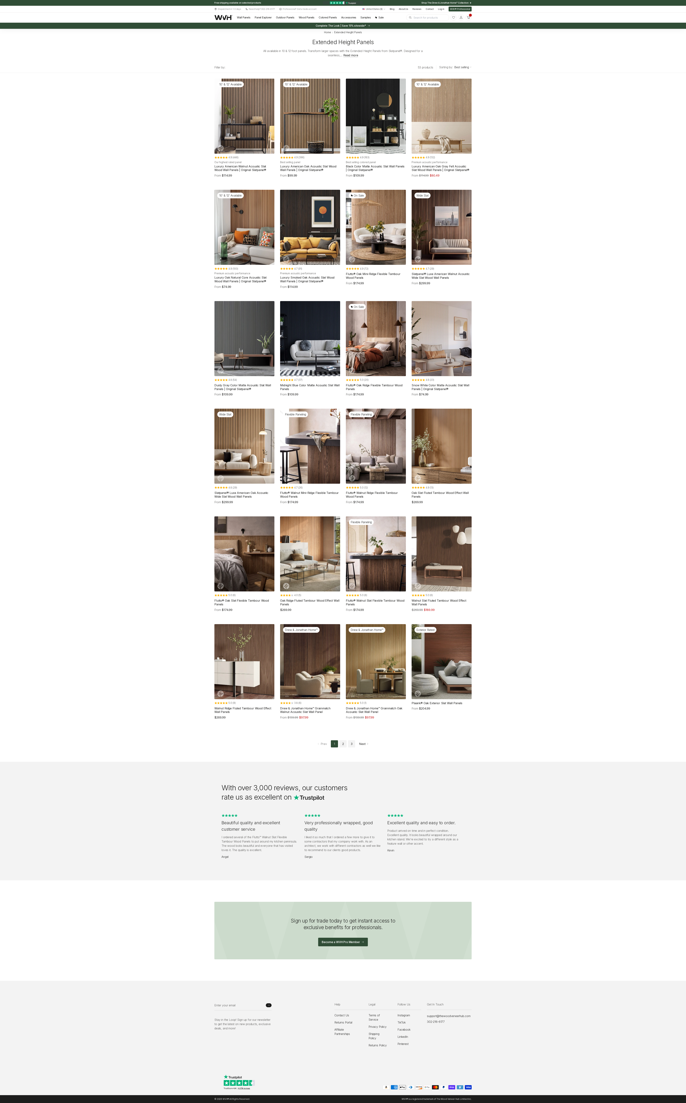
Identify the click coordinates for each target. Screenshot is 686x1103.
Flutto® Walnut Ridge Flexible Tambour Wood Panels (372, 494)
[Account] (461, 17)
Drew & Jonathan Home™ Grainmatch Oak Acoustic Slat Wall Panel (374, 710)
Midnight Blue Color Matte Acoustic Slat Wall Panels (310, 387)
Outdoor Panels (285, 17)
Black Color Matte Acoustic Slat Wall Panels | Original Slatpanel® (375, 168)
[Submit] (269, 1005)
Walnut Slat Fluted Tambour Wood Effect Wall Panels (439, 602)
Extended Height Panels (348, 32)
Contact (430, 9)
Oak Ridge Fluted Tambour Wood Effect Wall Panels (309, 602)
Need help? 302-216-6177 (262, 9)
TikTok (401, 1022)
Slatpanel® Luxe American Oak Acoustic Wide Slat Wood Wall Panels (241, 494)
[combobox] (374, 9)
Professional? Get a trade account (300, 9)
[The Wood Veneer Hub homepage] (223, 17)
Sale (381, 17)
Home (327, 32)
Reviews (416, 9)
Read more (350, 55)
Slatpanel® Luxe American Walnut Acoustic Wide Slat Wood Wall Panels (441, 275)
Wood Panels (306, 17)
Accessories (348, 17)
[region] (343, 3)
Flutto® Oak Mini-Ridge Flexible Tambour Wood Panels (373, 275)
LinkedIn (402, 1036)
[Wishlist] (454, 17)
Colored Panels (328, 17)
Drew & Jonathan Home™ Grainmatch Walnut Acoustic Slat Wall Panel (305, 710)
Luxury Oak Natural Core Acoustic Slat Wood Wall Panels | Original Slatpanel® (240, 279)
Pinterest (403, 1044)
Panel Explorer (263, 17)
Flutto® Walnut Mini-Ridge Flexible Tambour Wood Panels (309, 494)
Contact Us (341, 1015)
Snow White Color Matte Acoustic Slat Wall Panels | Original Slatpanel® (440, 387)
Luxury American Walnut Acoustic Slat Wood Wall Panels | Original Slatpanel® (240, 168)
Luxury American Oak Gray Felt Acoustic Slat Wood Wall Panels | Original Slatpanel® (440, 168)
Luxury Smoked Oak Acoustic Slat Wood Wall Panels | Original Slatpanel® (307, 279)
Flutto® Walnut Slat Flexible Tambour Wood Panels (375, 602)
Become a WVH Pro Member (341, 942)
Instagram (403, 1015)
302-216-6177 (436, 1021)
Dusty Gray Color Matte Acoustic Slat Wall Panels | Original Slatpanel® (242, 387)
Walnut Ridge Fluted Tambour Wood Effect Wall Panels (242, 710)
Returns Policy (378, 1045)
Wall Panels (243, 17)
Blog (392, 9)
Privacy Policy (378, 1026)
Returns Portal (343, 1022)
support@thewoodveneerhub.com (449, 1016)
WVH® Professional (460, 9)
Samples (366, 17)
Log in (441, 9)
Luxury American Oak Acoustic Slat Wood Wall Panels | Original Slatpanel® (308, 168)
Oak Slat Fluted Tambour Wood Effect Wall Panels (440, 494)
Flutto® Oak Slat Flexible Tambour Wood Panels (241, 602)
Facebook (404, 1029)
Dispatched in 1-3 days (229, 9)
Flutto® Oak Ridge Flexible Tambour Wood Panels (374, 387)
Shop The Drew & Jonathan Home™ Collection (445, 2)
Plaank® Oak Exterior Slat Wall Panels (437, 703)
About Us (403, 9)
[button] (469, 17)
